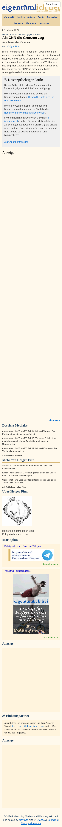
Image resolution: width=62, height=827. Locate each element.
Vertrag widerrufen (31, 823)
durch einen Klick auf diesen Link (28, 726)
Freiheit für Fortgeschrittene (17, 571)
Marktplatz (31, 23)
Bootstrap (53, 820)
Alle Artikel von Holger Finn (14, 487)
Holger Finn (13, 46)
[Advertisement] (31, 287)
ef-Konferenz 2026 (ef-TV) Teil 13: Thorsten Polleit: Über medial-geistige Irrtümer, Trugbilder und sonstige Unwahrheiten (29, 441)
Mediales (21, 425)
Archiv (41, 17)
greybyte (23, 820)
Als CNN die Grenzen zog (23, 36)
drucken (55, 420)
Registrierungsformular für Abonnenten (24, 112)
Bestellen (21, 17)
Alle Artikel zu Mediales (12, 456)
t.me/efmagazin (50, 564)
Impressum (44, 23)
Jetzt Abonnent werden (16, 142)
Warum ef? (9, 17)
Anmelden (51, 4)
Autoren (31, 17)
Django (41, 820)
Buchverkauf (52, 17)
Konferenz (18, 23)
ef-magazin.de (51, 637)
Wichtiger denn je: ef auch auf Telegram (23, 546)
